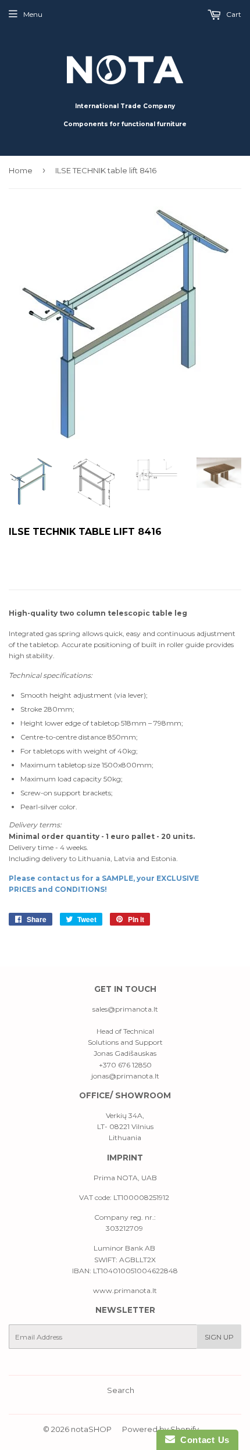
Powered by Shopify (160, 1429)
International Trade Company (125, 106)
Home (21, 170)
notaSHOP (91, 1429)
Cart (232, 14)
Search (120, 1390)
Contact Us (202, 1440)
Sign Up (219, 1337)
